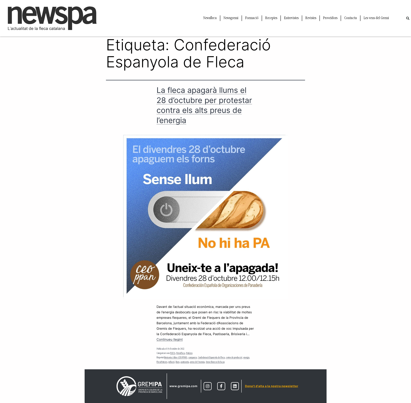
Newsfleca (210, 18)
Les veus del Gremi (376, 18)
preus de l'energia (197, 362)
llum (177, 362)
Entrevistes (291, 18)
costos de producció (234, 357)
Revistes (310, 18)
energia (246, 357)
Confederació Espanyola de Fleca (211, 357)
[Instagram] (208, 386)
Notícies (189, 353)
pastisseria (185, 362)
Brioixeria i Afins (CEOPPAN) (175, 357)
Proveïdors (330, 18)
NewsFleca (180, 353)
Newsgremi (230, 18)
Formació (251, 18)
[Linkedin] (235, 386)
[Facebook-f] (221, 386)
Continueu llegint (170, 339)
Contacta (350, 18)
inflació (171, 362)
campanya (192, 357)
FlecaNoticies (162, 362)
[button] (408, 18)
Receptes (271, 18)
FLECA (172, 353)
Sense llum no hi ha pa (215, 362)
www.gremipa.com (183, 386)
